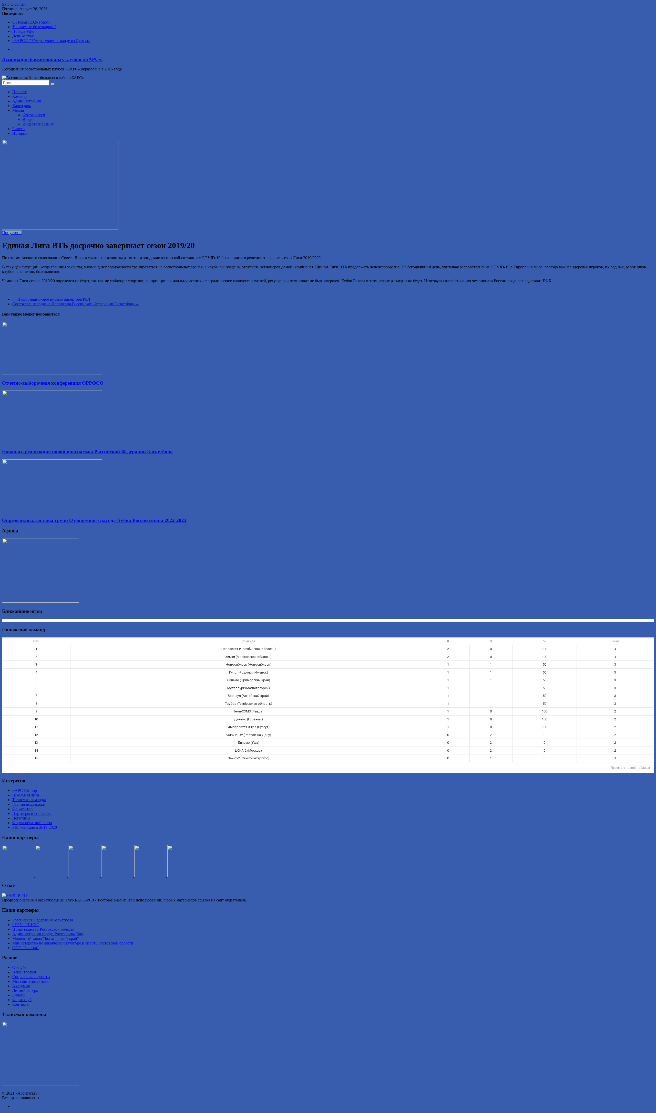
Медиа (18, 110)
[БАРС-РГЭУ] (15, 895)
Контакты (20, 1004)
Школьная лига (25, 795)
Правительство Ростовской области (43, 929)
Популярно (12, 232)
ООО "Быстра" (25, 948)
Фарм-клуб (22, 1000)
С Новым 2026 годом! (31, 22)
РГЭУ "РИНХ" (25, 924)
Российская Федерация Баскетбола (42, 920)
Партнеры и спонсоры (32, 813)
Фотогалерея (34, 115)
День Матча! (23, 36)
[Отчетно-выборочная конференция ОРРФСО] (52, 373)
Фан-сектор (22, 809)
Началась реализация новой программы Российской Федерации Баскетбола (87, 451)
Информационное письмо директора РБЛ (51, 299)
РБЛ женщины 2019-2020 (34, 827)
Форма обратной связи (32, 823)
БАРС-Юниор (24, 790)
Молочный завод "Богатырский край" (45, 938)
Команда (19, 96)
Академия (21, 986)
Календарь (21, 105)
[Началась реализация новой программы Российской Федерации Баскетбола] (52, 441)
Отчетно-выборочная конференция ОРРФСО (53, 383)
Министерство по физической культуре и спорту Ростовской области (72, 943)
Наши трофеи (24, 972)
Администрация (26, 101)
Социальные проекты (31, 976)
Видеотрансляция (38, 124)
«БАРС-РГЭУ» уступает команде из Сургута (51, 40)
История (19, 133)
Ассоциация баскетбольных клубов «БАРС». (52, 59)
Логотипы (21, 818)
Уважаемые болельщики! (34, 27)
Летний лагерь (25, 990)
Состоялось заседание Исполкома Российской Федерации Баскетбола (75, 304)
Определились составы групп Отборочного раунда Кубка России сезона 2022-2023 (94, 520)
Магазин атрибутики (30, 981)
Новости (19, 92)
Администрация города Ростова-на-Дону (48, 934)
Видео (28, 119)
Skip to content (14, 4)
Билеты (18, 129)
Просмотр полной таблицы (630, 768)
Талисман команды (29, 799)
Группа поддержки (28, 804)
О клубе (19, 967)
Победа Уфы (23, 31)
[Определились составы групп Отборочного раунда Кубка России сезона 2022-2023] (52, 510)
